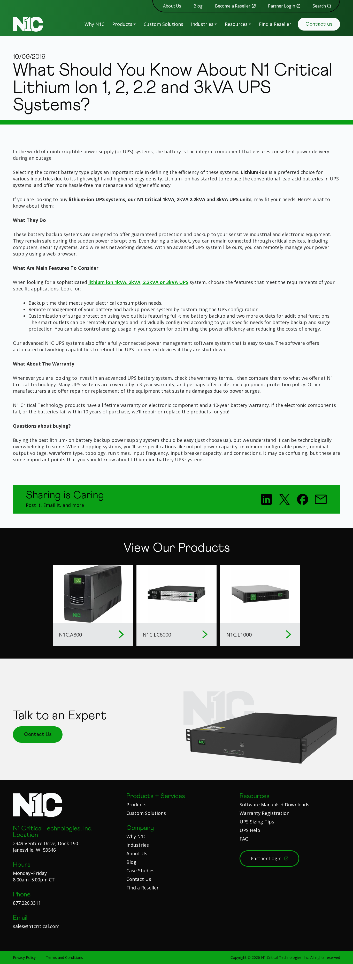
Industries (202, 24)
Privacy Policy (24, 957)
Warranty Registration (264, 813)
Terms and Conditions (64, 957)
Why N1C (94, 24)
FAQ (244, 839)
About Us (172, 6)
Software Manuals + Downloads (274, 804)
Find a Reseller (275, 24)
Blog (198, 6)
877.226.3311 (27, 903)
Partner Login (281, 6)
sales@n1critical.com (36, 926)
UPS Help (250, 830)
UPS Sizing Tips (257, 822)
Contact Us (138, 879)
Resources (236, 24)
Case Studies (140, 870)
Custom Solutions (163, 24)
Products (122, 24)
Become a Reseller (232, 6)
